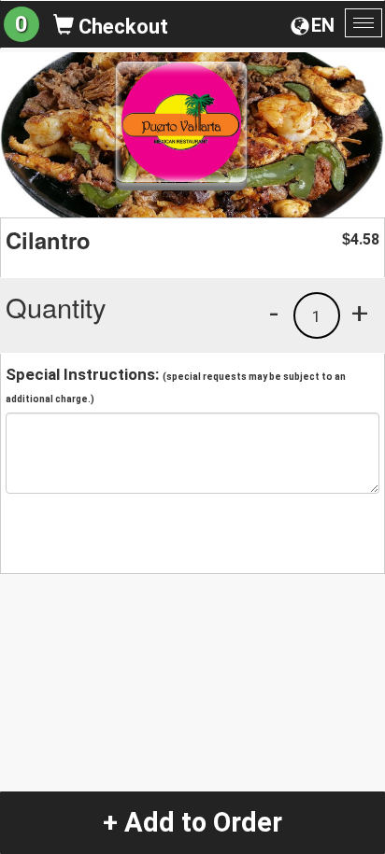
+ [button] (359, 312)
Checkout (121, 26)
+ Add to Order (192, 822)
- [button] (273, 312)
